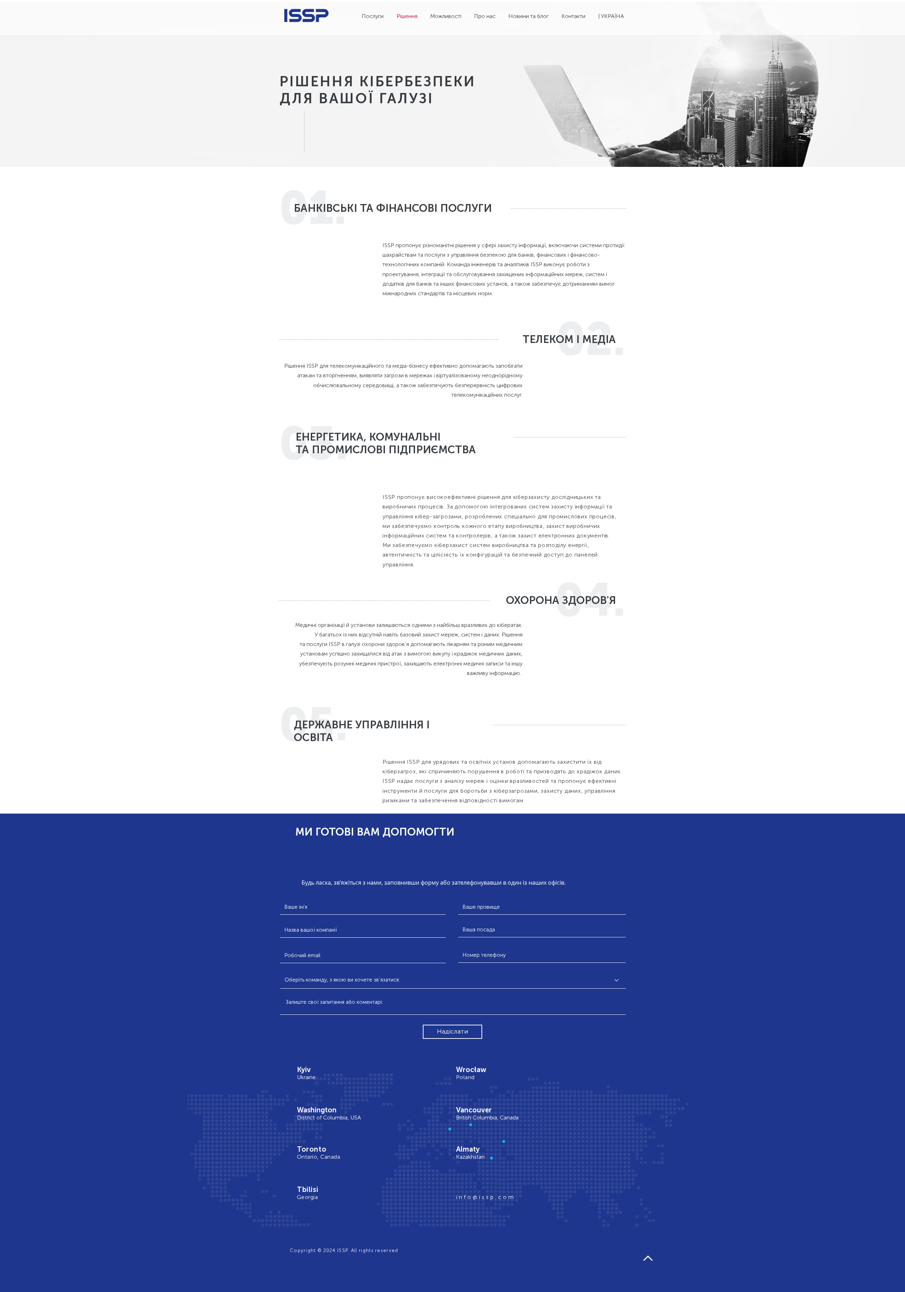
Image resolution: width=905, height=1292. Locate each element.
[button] (612, 16)
